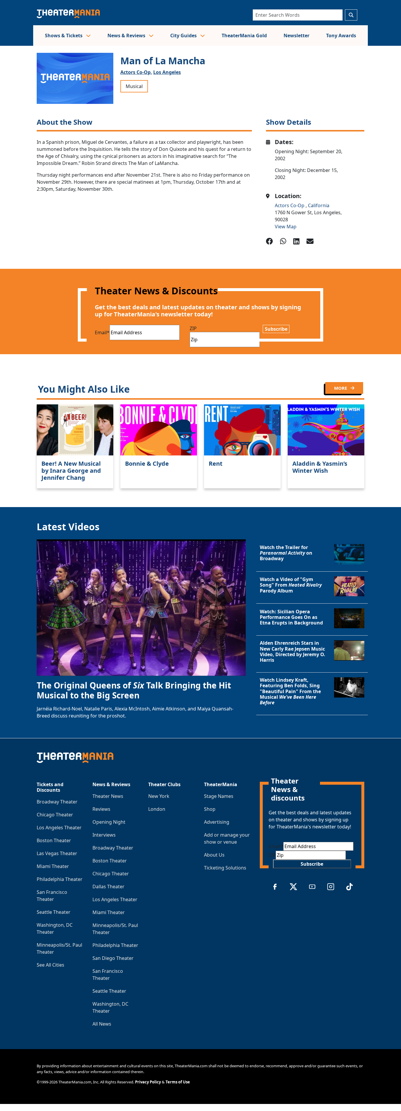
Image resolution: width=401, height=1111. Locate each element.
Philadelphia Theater (59, 879)
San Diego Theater (113, 958)
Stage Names (218, 796)
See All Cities (50, 965)
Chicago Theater (55, 814)
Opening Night (108, 822)
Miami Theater (53, 866)
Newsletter (296, 35)
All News (101, 1024)
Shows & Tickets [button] (64, 35)
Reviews (101, 809)
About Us (214, 855)
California (318, 205)
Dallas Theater (108, 886)
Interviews (104, 835)
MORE (341, 388)
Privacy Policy (148, 1082)
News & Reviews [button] (126, 35)
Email (102, 332)
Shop (209, 809)
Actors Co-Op (290, 205)
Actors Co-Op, (136, 72)
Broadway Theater (57, 801)
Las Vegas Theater (57, 853)
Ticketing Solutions (225, 868)
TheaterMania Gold (244, 35)
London (156, 809)
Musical (134, 86)
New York (158, 796)
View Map (285, 226)
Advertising (216, 822)
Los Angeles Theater (59, 827)
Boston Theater (54, 840)
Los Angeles (167, 72)
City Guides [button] (184, 35)
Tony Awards (341, 35)
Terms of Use (178, 1082)
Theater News (107, 796)
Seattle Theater (53, 912)
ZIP (193, 328)
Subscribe (276, 329)
